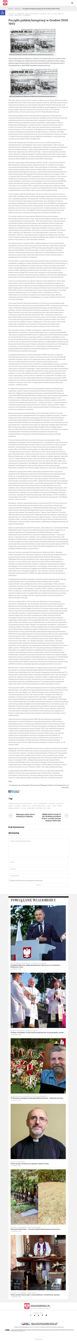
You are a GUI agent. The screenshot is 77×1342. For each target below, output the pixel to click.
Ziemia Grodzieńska (31, 13)
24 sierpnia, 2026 (16, 969)
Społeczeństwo (16, 963)
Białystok (59, 803)
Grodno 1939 (26, 806)
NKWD (59, 806)
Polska (23, 808)
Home (10, 8)
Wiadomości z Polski (29, 963)
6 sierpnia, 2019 (45, 13)
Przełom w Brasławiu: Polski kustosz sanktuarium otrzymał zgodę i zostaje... (37, 1032)
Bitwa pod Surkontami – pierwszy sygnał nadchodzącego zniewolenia (35, 1229)
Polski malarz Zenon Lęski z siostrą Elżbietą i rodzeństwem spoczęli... (35, 1295)
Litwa (48, 806)
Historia (18, 8)
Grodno (17, 806)
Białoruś (52, 803)
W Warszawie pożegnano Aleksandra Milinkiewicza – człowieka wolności (37, 1098)
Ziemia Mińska (32, 1293)
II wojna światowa (38, 806)
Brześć (10, 806)
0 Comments (26, 15)
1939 (35, 803)
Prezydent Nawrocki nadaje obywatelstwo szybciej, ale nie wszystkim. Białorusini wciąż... (35, 966)
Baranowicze (42, 803)
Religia (13, 1030)
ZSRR (49, 808)
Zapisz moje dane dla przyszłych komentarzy (26, 880)
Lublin (54, 806)
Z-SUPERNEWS (19, 13)
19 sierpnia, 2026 (16, 1297)
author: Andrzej (58, 13)
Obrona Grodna (13, 808)
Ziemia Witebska (31, 1030)
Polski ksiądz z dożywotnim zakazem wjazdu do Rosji (30, 1164)
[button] (2, 12)
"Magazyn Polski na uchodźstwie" (20, 803)
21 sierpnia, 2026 (16, 1165)
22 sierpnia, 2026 (16, 1100)
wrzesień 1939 (41, 808)
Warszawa (30, 808)
